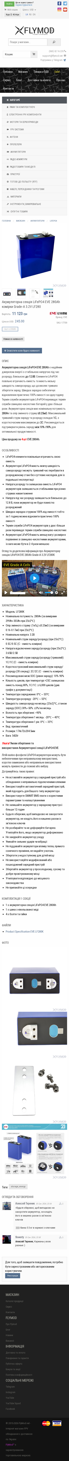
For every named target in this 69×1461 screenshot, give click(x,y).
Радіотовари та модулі (22, 167)
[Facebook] (59, 3)
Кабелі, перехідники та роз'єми (26, 189)
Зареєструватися (23, 5)
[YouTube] (65, 9)
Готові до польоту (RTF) (23, 181)
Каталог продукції (14, 1301)
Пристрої (15, 174)
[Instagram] (59, 9)
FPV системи (17, 129)
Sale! (57, 71)
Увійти (9, 4)
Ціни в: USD (28, 9)
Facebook (10, 1409)
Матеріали (15, 196)
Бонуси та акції (13, 1369)
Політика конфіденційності (19, 1375)
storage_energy (18, 1186)
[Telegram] (65, 3)
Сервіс (7, 80)
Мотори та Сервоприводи (23, 122)
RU (30, 14)
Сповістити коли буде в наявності (23, 350)
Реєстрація (12, 1275)
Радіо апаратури (18, 159)
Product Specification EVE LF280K (25, 931)
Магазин (23, 71)
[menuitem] (8, 72)
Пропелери (15, 144)
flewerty (19, 1237)
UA (26, 14)
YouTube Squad (13, 1403)
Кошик (9, 54)
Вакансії (10, 1341)
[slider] (19, 592)
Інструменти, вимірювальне (25, 204)
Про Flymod (11, 1324)
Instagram (10, 1392)
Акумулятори (18, 152)
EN (34, 14)
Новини (9, 1335)
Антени (13, 137)
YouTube (10, 1398)
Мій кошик (12, 9)
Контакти (8, 88)
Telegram (10, 1386)
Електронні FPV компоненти (25, 114)
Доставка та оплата (39, 80)
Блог (19, 80)
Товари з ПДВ (41, 71)
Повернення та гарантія (17, 1358)
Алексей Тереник (25, 1203)
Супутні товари (19, 211)
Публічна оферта (14, 1363)
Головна (8, 71)
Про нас (60, 80)
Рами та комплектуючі (22, 107)
